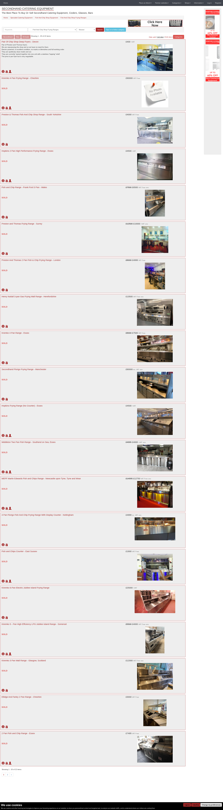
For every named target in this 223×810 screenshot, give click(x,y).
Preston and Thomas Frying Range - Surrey (22, 224)
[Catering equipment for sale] (155, 23)
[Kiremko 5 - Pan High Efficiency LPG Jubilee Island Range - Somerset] (155, 638)
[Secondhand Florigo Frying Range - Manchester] (155, 384)
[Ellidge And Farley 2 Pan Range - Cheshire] (155, 711)
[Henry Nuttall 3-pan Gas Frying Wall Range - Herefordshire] (155, 311)
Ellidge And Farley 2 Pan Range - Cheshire (21, 697)
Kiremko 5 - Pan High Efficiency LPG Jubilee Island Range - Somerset (34, 624)
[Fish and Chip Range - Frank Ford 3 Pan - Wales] (155, 202)
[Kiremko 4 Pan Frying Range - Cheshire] (155, 92)
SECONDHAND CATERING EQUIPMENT (28, 8)
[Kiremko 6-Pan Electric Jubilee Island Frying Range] (155, 600)
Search (100, 30)
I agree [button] (187, 805)
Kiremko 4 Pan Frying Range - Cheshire (20, 78)
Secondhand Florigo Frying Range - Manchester (24, 369)
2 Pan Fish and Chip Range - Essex (18, 733)
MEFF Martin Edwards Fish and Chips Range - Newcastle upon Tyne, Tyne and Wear (41, 478)
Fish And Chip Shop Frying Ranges (73, 18)
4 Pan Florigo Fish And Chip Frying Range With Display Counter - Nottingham (38, 515)
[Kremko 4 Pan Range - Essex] (155, 347)
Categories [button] (176, 3)
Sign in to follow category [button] (115, 30)
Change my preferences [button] (211, 805)
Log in (209, 3)
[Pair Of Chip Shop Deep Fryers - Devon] (155, 56)
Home (5, 3)
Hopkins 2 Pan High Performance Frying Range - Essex (27, 151)
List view (160, 37)
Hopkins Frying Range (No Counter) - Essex (22, 406)
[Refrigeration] (212, 60)
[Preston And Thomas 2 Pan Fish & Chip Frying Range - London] (155, 274)
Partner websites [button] (161, 3)
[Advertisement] (212, 118)
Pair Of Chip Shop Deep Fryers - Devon (20, 42)
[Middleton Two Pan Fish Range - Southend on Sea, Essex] (155, 456)
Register (218, 3)
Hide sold (152, 37)
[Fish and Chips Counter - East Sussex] (155, 566)
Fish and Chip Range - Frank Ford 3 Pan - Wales (24, 187)
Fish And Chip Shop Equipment (46, 18)
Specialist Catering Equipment (21, 18)
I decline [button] (195, 805)
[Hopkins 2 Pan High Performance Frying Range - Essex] (155, 165)
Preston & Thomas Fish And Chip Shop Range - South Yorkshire (31, 114)
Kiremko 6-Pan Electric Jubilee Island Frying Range (25, 588)
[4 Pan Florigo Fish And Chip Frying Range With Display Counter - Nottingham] (155, 527)
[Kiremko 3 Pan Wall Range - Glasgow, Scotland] (155, 675)
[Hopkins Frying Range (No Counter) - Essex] (155, 420)
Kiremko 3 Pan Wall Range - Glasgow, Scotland (24, 660)
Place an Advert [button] (145, 3)
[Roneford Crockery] (212, 24)
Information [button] (198, 3)
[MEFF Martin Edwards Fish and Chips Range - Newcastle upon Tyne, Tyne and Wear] (155, 493)
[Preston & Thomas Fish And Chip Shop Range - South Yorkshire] (155, 129)
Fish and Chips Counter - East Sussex (19, 551)
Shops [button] (187, 3)
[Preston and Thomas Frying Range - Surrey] (155, 238)
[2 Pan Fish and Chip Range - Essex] (155, 748)
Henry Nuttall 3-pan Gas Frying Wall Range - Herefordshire (29, 296)
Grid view (168, 37)
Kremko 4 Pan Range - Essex (15, 333)
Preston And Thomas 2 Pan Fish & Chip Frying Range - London (31, 260)
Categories (179, 37)
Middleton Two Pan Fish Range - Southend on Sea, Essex (29, 442)
